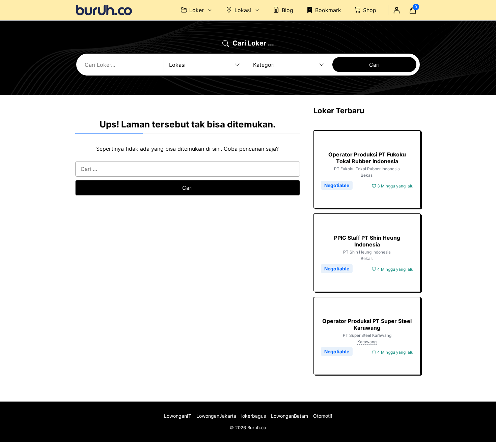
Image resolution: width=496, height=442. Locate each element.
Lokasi (243, 10)
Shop (369, 10)
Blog (287, 10)
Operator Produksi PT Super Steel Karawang (367, 324)
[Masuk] (396, 10)
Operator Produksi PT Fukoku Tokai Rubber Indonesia (367, 158)
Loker (196, 10)
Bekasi (367, 175)
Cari (374, 64)
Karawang (367, 341)
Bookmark (328, 10)
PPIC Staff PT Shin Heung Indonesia (367, 241)
